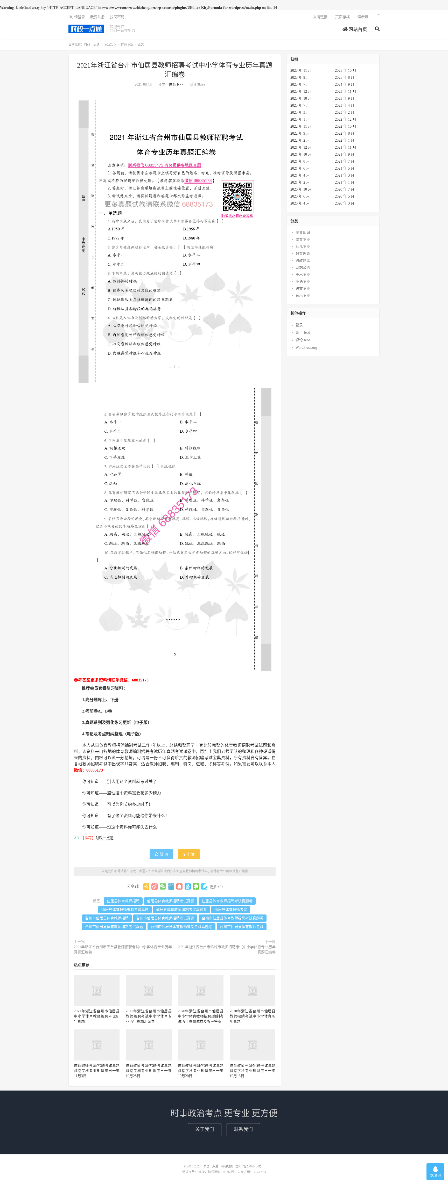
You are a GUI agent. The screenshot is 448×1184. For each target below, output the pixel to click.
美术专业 (303, 275)
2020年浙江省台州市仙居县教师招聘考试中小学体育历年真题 (252, 1016)
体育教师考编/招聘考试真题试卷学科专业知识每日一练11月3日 (97, 1071)
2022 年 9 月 (300, 133)
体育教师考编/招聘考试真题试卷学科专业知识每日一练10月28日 (148, 1071)
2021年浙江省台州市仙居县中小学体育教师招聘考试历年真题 (97, 1016)
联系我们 (243, 1129)
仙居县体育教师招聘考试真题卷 (227, 901)
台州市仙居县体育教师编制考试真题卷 (181, 927)
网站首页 (357, 29)
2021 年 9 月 (344, 154)
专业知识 (110, 44)
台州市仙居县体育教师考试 (241, 927)
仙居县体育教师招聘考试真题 (170, 901)
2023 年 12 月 (301, 91)
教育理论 (303, 254)
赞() (164, 854)
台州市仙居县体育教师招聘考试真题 (165, 918)
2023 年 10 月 (301, 98)
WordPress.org (306, 348)
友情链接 (320, 17)
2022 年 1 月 (344, 140)
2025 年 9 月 (300, 77)
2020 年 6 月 (300, 196)
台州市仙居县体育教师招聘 (107, 918)
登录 (299, 325)
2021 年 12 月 (301, 147)
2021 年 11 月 (345, 147)
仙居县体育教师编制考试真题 (125, 910)
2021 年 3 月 (344, 175)
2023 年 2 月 (344, 112)
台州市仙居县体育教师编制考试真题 (114, 927)
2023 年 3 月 (300, 112)
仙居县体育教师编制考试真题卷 (181, 910)
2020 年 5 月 (344, 196)
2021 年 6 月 (300, 168)
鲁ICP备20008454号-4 (249, 1166)
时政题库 (303, 261)
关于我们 (204, 1129)
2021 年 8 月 (300, 161)
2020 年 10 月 (301, 189)
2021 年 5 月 (344, 168)
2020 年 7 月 (344, 189)
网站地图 (227, 1166)
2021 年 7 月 (344, 161)
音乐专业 (303, 295)
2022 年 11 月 (301, 126)
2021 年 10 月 (301, 154)
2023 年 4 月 (344, 105)
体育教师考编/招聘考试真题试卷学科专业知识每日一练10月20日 (200, 1071)
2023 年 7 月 (300, 105)
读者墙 (363, 17)
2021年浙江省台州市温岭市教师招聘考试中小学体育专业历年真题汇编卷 (227, 949)
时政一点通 (86, 29)
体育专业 (127, 44)
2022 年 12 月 (345, 119)
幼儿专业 (303, 247)
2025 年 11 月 (301, 70)
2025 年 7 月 (300, 84)
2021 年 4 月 (300, 175)
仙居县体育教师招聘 (123, 901)
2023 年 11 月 (345, 91)
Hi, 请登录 (76, 17)
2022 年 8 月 (344, 133)
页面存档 (342, 17)
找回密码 (117, 17)
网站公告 (303, 268)
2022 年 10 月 (345, 126)
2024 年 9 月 (344, 84)
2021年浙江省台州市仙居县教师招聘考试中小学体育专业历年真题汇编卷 (198, 871)
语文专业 (303, 288)
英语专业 (303, 282)
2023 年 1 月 (300, 119)
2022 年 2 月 (300, 140)
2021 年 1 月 (344, 182)
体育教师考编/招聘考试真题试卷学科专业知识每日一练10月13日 (252, 1071)
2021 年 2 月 (300, 182)
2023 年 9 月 (344, 98)
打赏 (190, 854)
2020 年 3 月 (344, 203)
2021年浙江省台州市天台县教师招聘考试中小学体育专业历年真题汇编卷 (123, 949)
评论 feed (303, 340)
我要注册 (97, 17)
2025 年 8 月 (344, 77)
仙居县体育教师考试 (230, 910)
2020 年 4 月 (300, 203)
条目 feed (303, 333)
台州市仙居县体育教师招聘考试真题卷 (232, 918)
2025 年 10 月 (345, 70)
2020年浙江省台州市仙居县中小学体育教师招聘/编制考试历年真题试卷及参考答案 (200, 1016)
